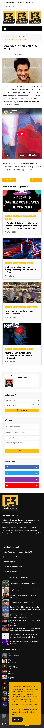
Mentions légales (8, 562)
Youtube (13, 6)
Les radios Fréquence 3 (10, 547)
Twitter (6, 6)
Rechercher (23, 410)
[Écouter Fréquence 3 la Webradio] (8, 17)
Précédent (10, 180)
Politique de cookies (9, 571)
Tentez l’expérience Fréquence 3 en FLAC (17, 552)
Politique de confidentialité (12, 567)
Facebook (3, 6)
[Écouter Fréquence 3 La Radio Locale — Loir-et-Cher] (35, 17)
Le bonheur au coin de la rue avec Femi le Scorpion (20, 312)
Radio (8, 219)
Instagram (10, 6)
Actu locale (17, 216)
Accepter (17, 719)
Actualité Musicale (29, 216)
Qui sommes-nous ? (9, 557)
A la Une (8, 216)
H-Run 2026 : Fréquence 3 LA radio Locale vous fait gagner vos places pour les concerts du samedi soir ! (21, 225)
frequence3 (8, 54)
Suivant (34, 180)
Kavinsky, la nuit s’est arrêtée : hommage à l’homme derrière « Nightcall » (19, 355)
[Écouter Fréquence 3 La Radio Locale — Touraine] (22, 17)
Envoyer (23, 451)
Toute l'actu (32, 307)
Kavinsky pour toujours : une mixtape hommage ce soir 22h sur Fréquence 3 (20, 269)
